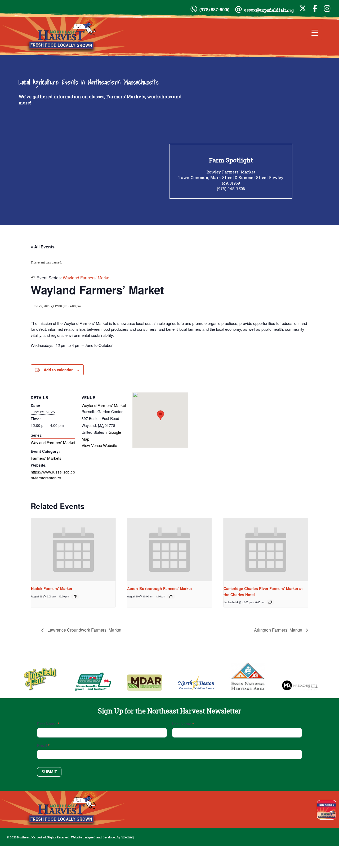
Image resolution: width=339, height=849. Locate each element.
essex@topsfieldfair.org (269, 10)
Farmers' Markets (46, 458)
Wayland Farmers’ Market (53, 442)
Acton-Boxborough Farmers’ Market (159, 588)
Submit (49, 772)
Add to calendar (58, 369)
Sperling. (128, 837)
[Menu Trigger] (314, 32)
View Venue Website (99, 445)
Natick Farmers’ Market (51, 588)
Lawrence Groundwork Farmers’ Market (83, 630)
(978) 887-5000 (214, 9)
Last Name (183, 724)
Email (43, 745)
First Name (48, 724)
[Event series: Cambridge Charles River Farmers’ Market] (270, 602)
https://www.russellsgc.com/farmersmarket (53, 474)
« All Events (43, 247)
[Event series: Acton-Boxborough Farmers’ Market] (171, 596)
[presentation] (73, 550)
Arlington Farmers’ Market (278, 630)
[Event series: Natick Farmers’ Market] (75, 596)
